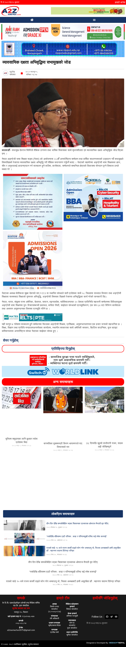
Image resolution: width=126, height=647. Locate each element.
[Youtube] (116, 616)
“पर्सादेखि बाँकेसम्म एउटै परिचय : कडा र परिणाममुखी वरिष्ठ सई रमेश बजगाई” (63, 571)
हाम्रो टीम (63, 598)
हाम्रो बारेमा (120, 2)
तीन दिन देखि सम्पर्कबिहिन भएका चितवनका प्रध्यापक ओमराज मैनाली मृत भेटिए (63, 562)
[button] (94, 20)
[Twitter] (111, 616)
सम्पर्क (21, 598)
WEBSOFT (117, 643)
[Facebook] (107, 616)
